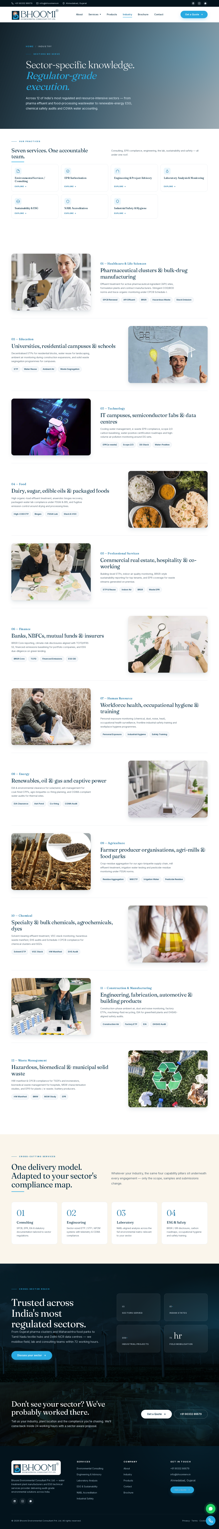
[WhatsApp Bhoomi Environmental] (210, 1509)
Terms (194, 1520)
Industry (127, 14)
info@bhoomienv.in (49, 3)
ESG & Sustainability (87, 1486)
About (79, 14)
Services (93, 14)
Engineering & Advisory (89, 1474)
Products (112, 14)
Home (30, 46)
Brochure (143, 14)
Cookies (203, 1520)
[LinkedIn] (193, 3)
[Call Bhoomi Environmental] (210, 1520)
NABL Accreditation (87, 1492)
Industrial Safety (85, 1498)
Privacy (186, 1520)
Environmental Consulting (90, 1468)
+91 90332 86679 (23, 3)
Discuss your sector (29, 1355)
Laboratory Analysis (87, 1480)
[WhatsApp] (205, 3)
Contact (158, 14)
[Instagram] (199, 3)
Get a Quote (192, 14)
